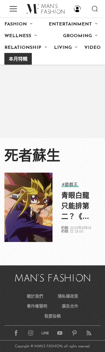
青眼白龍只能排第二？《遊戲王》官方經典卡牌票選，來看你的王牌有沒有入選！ (75, 206)
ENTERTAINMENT (70, 24)
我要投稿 (52, 316)
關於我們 (35, 296)
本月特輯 (18, 59)
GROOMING (77, 36)
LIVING (63, 47)
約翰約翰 (64, 229)
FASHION (15, 24)
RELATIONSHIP (22, 47)
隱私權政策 (68, 296)
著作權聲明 (37, 306)
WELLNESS (17, 36)
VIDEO (92, 47)
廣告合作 (70, 306)
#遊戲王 (70, 184)
